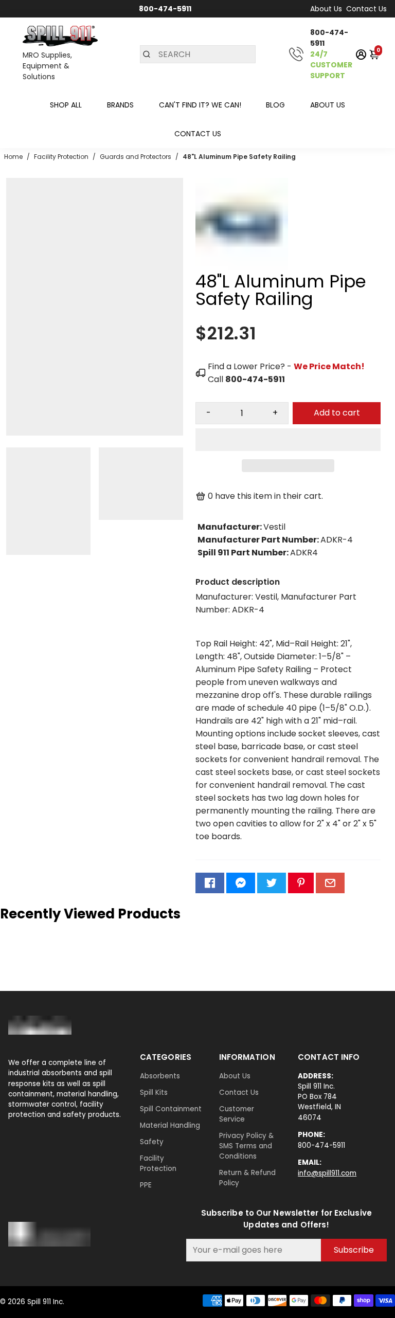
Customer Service (236, 1114)
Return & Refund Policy (247, 1178)
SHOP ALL (66, 105)
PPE (146, 1185)
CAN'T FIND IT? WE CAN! (200, 105)
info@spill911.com (327, 1173)
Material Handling (170, 1125)
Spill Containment (171, 1109)
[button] (288, 439)
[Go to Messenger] (240, 883)
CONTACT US (197, 134)
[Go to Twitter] (271, 883)
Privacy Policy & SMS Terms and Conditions (246, 1146)
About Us (326, 9)
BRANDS (120, 105)
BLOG (275, 105)
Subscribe (354, 1250)
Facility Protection (158, 1163)
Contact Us (366, 9)
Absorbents (160, 1076)
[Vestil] (241, 268)
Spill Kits (154, 1092)
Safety (152, 1142)
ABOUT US (327, 105)
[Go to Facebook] (209, 883)
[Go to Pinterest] (301, 883)
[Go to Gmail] (330, 883)
